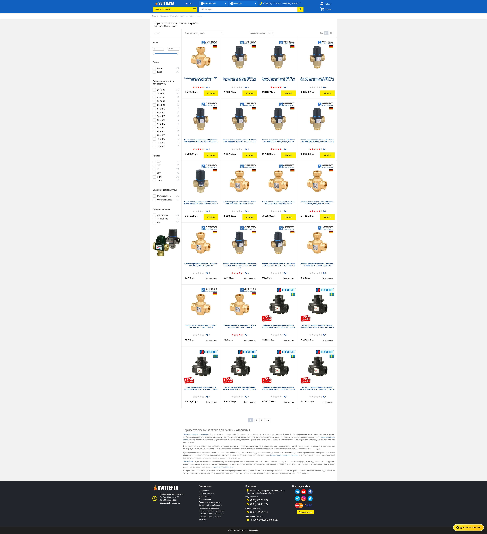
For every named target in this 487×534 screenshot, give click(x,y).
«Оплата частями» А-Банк (210, 517)
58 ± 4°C (161, 116)
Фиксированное (164, 200)
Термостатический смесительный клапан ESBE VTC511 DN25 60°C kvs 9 (200, 388)
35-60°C (161, 94)
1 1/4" (159, 177)
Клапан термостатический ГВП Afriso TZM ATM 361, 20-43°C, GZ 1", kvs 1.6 (278, 79)
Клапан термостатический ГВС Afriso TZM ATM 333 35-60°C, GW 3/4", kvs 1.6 (201, 203)
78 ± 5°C (161, 146)
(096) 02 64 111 (259, 512)
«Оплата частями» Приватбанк (212, 511)
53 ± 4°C (161, 109)
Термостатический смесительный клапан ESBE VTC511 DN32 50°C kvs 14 (317, 388)
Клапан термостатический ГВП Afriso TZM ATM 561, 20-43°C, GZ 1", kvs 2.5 (239, 79)
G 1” (159, 173)
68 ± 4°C (161, 131)
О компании (204, 490)
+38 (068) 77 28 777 (272, 3)
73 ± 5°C (161, 143)
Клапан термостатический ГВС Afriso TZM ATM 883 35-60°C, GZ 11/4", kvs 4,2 (201, 141)
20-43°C (161, 90)
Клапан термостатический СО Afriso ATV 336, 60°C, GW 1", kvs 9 (201, 326)
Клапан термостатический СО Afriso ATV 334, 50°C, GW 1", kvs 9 (239, 326)
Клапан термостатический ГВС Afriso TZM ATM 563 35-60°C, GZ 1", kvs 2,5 (239, 141)
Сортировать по (191, 33)
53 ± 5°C (161, 113)
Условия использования (209, 508)
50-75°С (161, 105)
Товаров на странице (257, 33)
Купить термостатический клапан (284, 455)
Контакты (202, 520)
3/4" (159, 165)
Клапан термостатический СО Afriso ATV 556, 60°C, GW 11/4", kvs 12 (317, 265)
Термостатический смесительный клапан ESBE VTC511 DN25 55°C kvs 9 (317, 326)
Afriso (159, 68)
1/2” (159, 162)
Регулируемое (164, 196)
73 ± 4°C (161, 139)
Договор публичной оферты (210, 505)
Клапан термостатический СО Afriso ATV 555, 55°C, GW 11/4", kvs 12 (239, 203)
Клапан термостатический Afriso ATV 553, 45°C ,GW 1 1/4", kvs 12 (200, 265)
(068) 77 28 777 (259, 500)
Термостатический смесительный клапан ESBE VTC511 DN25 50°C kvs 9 (278, 326)
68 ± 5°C (161, 135)
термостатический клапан (223, 467)
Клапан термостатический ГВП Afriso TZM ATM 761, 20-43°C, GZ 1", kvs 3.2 (278, 265)
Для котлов (162, 215)
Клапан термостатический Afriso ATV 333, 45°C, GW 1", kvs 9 (200, 79)
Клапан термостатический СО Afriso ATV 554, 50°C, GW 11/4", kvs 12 (278, 203)
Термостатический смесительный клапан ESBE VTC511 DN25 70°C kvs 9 (278, 388)
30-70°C (161, 101)
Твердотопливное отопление (195, 434)
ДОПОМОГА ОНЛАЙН (470, 527)
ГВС (159, 223)
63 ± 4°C (161, 124)
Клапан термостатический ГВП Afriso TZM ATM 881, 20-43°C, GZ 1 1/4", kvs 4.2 (239, 266)
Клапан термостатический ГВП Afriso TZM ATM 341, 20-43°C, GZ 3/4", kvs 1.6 (317, 79)
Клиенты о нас (205, 496)
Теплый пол (162, 219)
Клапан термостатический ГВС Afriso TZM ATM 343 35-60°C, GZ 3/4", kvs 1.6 (317, 141)
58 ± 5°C (161, 120)
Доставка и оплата (206, 493)
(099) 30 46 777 (259, 504)
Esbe (159, 72)
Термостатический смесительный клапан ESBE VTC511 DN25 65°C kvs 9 (239, 388)
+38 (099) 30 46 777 (291, 3)
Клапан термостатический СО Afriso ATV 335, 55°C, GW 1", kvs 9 (317, 203)
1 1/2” (159, 181)
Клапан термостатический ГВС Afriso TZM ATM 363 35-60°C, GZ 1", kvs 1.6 (278, 141)
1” (158, 169)
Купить (211, 93)
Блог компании (205, 499)
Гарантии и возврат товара (210, 502)
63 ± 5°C (161, 128)
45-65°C (161, 97)
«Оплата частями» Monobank (211, 514)
